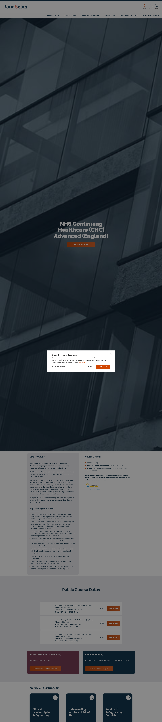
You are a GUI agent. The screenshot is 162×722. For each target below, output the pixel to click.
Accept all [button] (103, 366)
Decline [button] (89, 366)
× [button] (111, 353)
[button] (58, 367)
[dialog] (81, 361)
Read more (82, 362)
